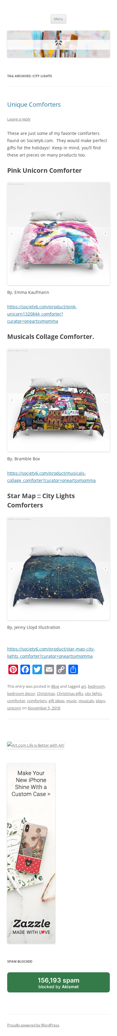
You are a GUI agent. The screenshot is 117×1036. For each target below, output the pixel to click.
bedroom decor (21, 693)
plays (100, 700)
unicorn (14, 708)
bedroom (96, 686)
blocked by (59, 983)
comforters (37, 700)
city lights (93, 693)
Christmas (46, 693)
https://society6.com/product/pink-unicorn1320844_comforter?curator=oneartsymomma (42, 314)
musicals (86, 700)
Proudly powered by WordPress (33, 1025)
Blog (55, 686)
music (71, 700)
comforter (16, 700)
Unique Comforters (34, 104)
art (83, 686)
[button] (58, 568)
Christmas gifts (70, 693)
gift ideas (56, 700)
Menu (58, 19)
